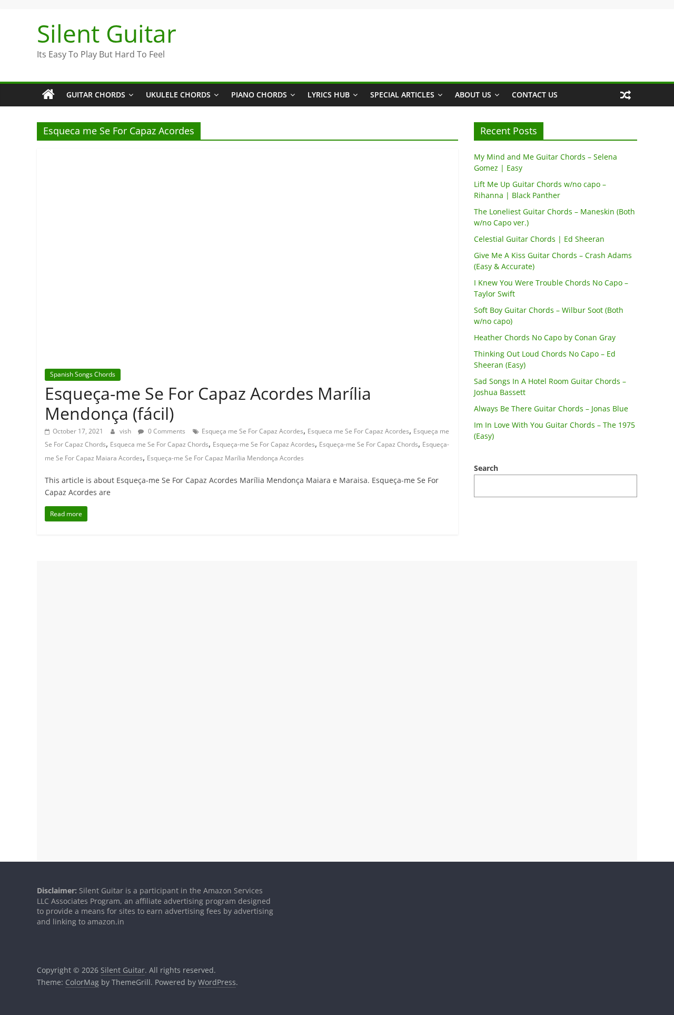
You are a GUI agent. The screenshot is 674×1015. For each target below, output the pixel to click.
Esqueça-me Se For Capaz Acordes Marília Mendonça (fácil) (208, 403)
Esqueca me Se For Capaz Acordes (358, 431)
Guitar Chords (95, 95)
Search (486, 468)
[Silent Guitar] (48, 95)
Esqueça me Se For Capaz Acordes (252, 431)
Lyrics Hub (329, 95)
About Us (473, 95)
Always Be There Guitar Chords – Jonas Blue (551, 408)
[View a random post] (625, 95)
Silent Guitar (106, 33)
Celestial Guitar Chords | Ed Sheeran (539, 239)
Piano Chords (259, 95)
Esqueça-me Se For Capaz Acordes (264, 444)
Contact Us (535, 95)
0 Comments (165, 431)
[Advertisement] (337, 711)
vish (126, 431)
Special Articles (402, 95)
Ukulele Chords (178, 95)
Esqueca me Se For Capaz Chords (159, 444)
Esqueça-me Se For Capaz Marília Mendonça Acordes (225, 458)
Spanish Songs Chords (82, 374)
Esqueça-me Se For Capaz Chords (368, 444)
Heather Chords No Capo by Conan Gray (545, 337)
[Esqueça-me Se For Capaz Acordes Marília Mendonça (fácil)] (247, 155)
